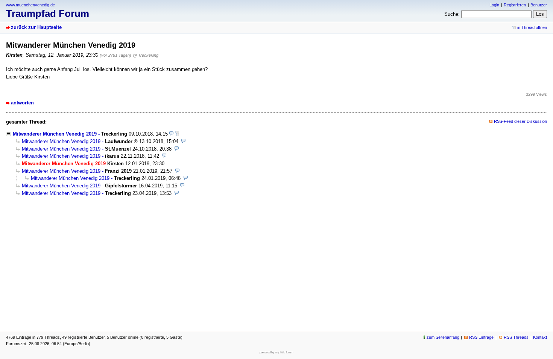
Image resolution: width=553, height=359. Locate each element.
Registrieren (515, 5)
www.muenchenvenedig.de (30, 5)
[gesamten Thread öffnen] (177, 134)
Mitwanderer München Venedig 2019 (55, 134)
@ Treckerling (145, 55)
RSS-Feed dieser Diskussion (520, 121)
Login (494, 5)
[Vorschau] (171, 134)
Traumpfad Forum (47, 13)
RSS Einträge (481, 337)
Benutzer (538, 5)
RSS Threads (516, 337)
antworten (22, 103)
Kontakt (540, 337)
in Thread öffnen (532, 27)
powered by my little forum (276, 352)
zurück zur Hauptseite (36, 27)
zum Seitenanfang (443, 337)
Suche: (452, 14)
